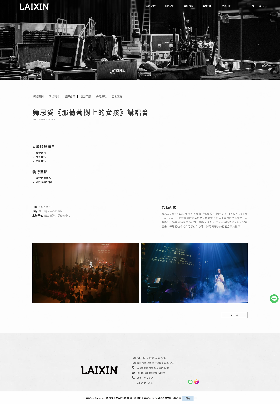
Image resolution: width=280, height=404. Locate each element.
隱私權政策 (175, 397)
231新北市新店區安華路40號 (153, 367)
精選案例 (38, 96)
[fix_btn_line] (274, 298)
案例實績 (42, 119)
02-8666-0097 (145, 382)
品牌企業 (70, 96)
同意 (188, 398)
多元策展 (101, 96)
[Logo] (34, 6)
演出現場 (51, 119)
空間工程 (117, 96)
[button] (253, 6)
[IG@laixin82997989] (196, 381)
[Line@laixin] (190, 381)
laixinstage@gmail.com (151, 372)
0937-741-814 (145, 377)
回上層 (234, 315)
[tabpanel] (140, 40)
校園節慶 (85, 96)
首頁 (34, 119)
